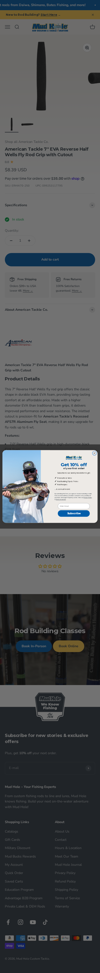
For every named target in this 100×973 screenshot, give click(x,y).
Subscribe (74, 513)
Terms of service (61, 499)
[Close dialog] (94, 453)
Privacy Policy (87, 497)
